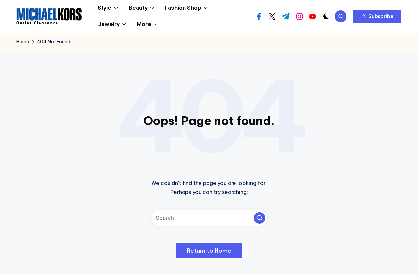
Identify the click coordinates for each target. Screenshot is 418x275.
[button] (377, 16)
